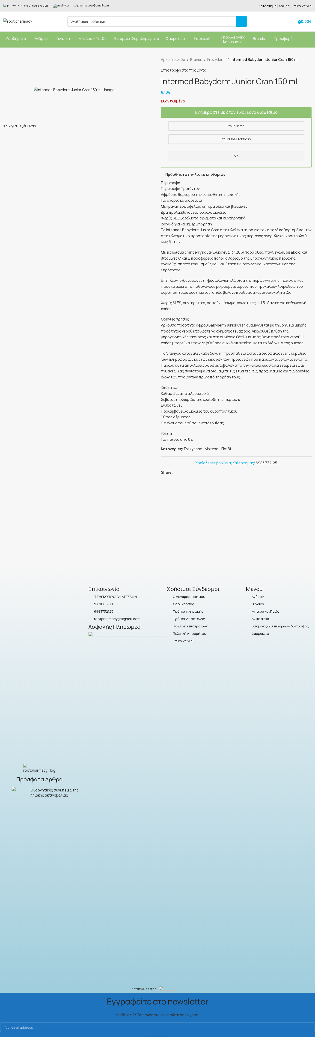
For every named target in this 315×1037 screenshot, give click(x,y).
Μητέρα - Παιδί (218, 448)
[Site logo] (17, 21)
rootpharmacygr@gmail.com (90, 5)
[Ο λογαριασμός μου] (284, 21)
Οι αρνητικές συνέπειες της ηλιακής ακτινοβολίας (54, 793)
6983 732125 (266, 462)
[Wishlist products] (292, 21)
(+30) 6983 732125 (36, 6)
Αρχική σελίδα (173, 59)
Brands (196, 59)
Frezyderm (216, 59)
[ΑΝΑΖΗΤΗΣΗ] (241, 21)
